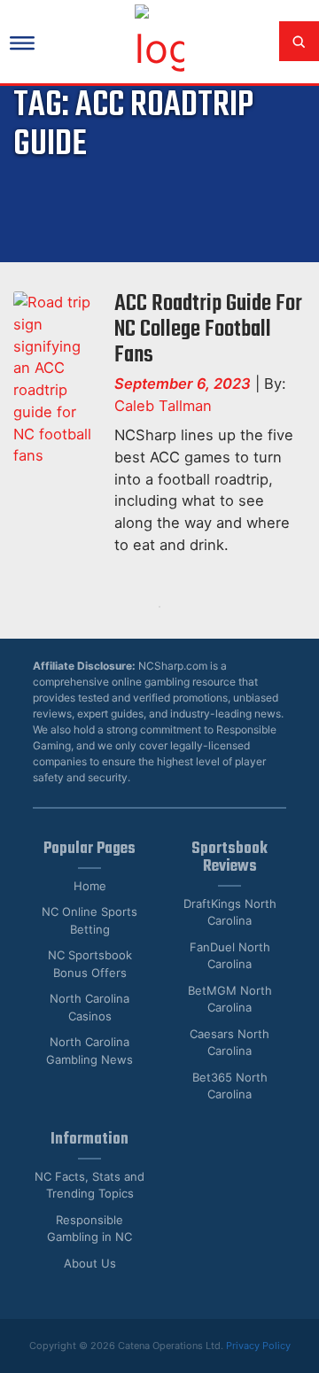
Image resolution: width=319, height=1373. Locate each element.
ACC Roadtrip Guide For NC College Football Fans (208, 329)
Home (90, 886)
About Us (90, 1263)
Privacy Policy (258, 1345)
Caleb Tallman (163, 406)
